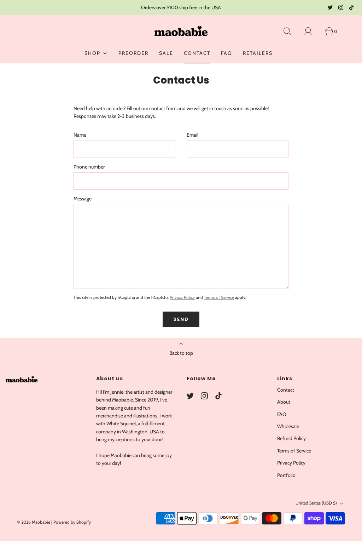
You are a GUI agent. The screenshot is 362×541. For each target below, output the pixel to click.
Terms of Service (219, 297)
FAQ (226, 53)
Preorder (133, 53)
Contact (197, 53)
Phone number (89, 167)
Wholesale (288, 426)
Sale (166, 53)
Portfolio (286, 475)
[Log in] (312, 31)
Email (192, 135)
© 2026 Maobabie (33, 522)
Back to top (181, 353)
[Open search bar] (291, 31)
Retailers (258, 53)
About (283, 402)
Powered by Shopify (72, 522)
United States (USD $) (317, 503)
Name (80, 135)
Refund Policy (291, 438)
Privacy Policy (182, 297)
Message (83, 198)
